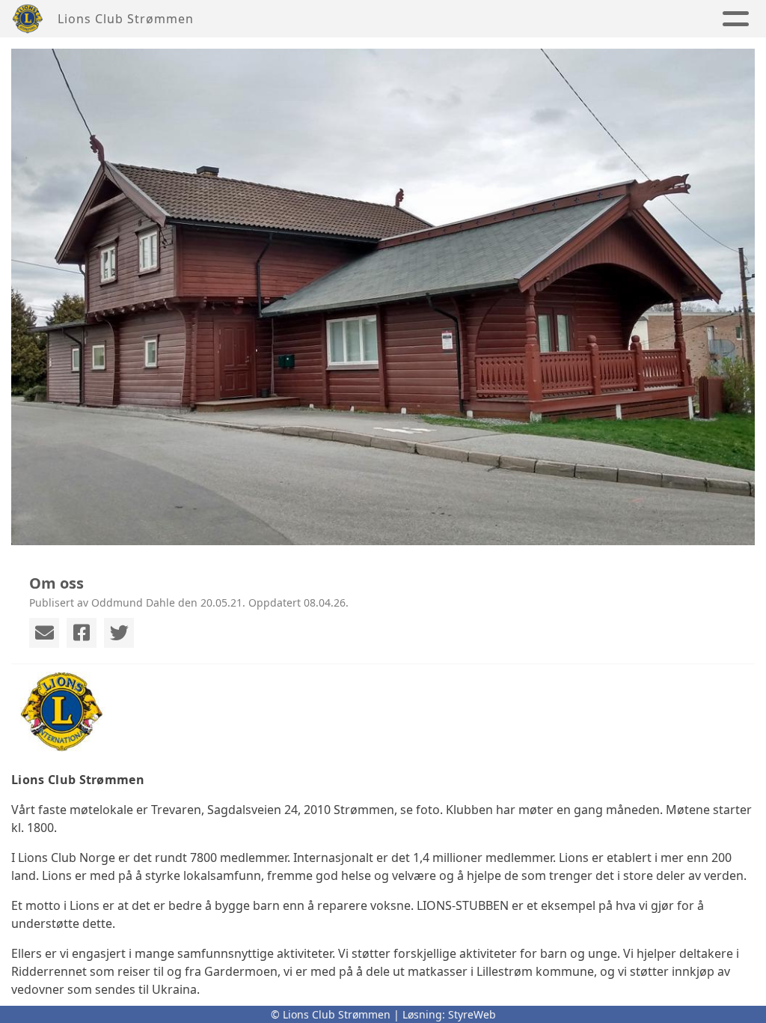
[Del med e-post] (44, 633)
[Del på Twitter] (119, 633)
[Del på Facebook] (81, 633)
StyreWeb (472, 1014)
